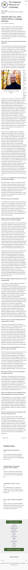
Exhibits (14, 538)
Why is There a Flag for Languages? (13, 499)
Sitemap (14, 546)
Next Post (24, 437)
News (14, 539)
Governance (14, 536)
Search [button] (26, 1)
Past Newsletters (14, 541)
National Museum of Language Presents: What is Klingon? (11, 467)
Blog (3, 23)
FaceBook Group (14, 528)
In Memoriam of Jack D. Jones (11, 483)
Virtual (5, 451)
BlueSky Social (14, 531)
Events (14, 543)
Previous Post (4, 437)
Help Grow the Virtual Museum (11, 450)
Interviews (6, 23)
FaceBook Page (14, 526)
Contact (14, 544)
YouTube (14, 524)
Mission (14, 534)
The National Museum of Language (15, 4)
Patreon (14, 533)
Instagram (14, 529)
